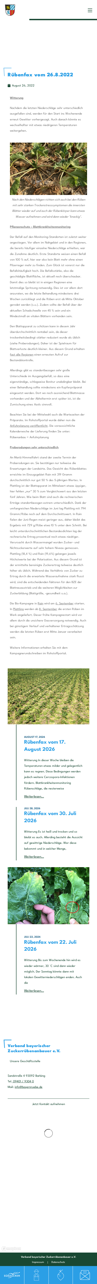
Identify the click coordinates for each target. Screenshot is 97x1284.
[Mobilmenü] (90, 10)
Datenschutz (58, 1262)
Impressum (38, 1262)
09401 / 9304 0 (23, 1081)
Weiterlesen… (34, 796)
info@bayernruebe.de (28, 1087)
